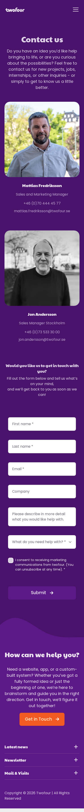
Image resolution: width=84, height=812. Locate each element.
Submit (38, 593)
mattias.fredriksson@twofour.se (42, 211)
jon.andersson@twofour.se (42, 339)
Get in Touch (38, 719)
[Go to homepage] (15, 10)
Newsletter (15, 760)
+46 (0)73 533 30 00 (42, 332)
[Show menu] (75, 9)
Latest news (16, 746)
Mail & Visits (16, 773)
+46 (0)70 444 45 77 (42, 203)
